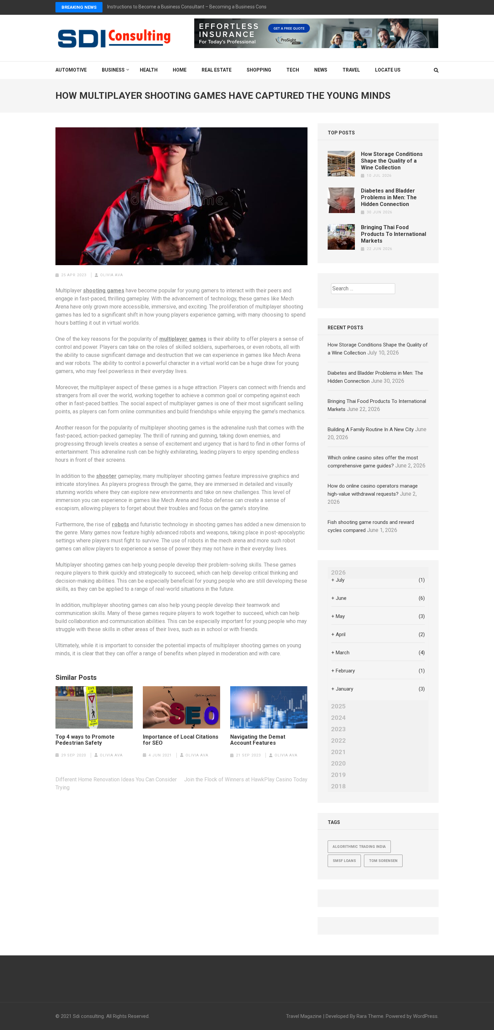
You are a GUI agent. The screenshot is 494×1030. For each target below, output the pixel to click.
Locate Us (388, 70)
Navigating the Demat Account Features (257, 740)
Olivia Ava (111, 275)
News (320, 70)
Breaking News (78, 7)
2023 (338, 729)
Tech (292, 70)
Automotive (71, 70)
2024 (338, 718)
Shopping (259, 70)
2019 (338, 775)
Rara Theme (370, 1016)
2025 (338, 706)
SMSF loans (344, 861)
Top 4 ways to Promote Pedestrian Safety (85, 740)
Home (180, 70)
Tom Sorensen (383, 861)
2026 (338, 572)
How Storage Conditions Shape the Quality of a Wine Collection (392, 161)
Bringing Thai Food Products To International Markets (393, 234)
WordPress (425, 1016)
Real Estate (217, 70)
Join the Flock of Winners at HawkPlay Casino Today (245, 779)
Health (149, 70)
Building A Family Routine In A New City (371, 429)
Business (113, 70)
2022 (338, 740)
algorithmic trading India (359, 846)
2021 (338, 752)
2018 (338, 786)
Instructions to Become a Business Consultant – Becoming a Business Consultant (193, 6)
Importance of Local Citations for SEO (180, 740)
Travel (351, 70)
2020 (338, 763)
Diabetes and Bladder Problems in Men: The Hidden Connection (389, 197)
